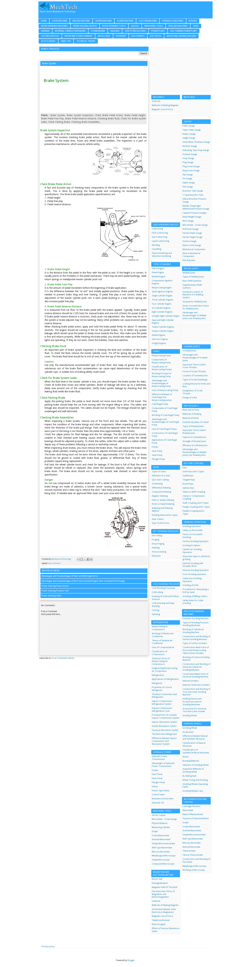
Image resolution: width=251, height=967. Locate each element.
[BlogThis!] (81, 559)
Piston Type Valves (160, 790)
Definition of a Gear (161, 475)
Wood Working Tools (114, 26)
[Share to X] (85, 559)
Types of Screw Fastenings (195, 380)
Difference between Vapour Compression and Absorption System (164, 741)
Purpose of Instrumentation (196, 818)
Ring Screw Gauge (191, 170)
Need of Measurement (193, 814)
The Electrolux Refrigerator (164, 734)
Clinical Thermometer (193, 855)
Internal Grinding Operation (196, 570)
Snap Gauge (188, 158)
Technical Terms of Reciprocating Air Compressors (161, 661)
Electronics (138, 36)
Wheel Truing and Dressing (195, 780)
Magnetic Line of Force (162, 109)
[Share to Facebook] (88, 559)
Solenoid (156, 101)
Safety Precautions (135, 31)
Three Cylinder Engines (162, 300)
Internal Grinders (191, 681)
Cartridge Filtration (191, 806)
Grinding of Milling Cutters (195, 596)
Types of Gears (159, 471)
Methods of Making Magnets (165, 105)
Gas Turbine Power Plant (183, 31)
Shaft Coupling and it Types (195, 503)
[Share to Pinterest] (91, 559)
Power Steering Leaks (51, 595)
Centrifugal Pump (160, 404)
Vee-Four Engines (160, 339)
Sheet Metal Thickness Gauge (196, 142)
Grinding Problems (191, 545)
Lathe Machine (59, 21)
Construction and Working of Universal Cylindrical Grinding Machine (196, 667)
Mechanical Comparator (194, 249)
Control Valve (158, 794)
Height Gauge (189, 138)
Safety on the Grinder (193, 530)
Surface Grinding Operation (195, 541)
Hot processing (159, 552)
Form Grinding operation (194, 574)
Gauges (135, 26)
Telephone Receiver (161, 920)
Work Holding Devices (85, 26)
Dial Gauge (188, 187)
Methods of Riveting (192, 414)
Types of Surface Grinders (195, 643)
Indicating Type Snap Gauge (196, 150)
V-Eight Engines (159, 343)
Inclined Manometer (161, 839)
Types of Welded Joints (193, 277)
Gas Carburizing (159, 237)
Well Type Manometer (162, 847)
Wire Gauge (188, 221)
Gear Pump (157, 451)
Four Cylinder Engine (161, 304)
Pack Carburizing (160, 233)
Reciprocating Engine (161, 287)
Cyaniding (156, 249)
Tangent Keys (189, 480)
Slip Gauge (188, 174)
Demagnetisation (160, 883)
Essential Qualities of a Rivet (196, 422)
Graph (155, 831)
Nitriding (156, 245)
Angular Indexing (160, 496)
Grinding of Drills (191, 585)
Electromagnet (158, 924)
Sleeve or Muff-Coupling (194, 492)
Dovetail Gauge (190, 154)
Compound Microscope (163, 864)
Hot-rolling (157, 535)
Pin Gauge (187, 178)
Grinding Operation (192, 526)
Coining (155, 610)
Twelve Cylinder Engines (163, 327)
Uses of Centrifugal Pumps (164, 429)
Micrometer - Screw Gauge (164, 819)
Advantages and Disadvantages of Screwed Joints (195, 358)
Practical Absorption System (165, 730)
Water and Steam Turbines (78, 36)
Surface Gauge (189, 241)
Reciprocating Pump (161, 355)
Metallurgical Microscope (164, 855)
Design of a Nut (190, 397)
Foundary (121, 36)
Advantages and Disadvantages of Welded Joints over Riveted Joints (194, 315)
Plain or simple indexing (163, 500)
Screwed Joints (189, 350)
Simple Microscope (161, 860)
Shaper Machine (103, 21)
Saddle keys (188, 475)
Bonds (186, 757)
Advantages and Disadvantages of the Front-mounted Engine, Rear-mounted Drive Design (83, 581)
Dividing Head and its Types (165, 515)
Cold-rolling (157, 592)
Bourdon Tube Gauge (193, 191)
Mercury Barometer (161, 852)
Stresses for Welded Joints (195, 301)
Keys (185, 467)
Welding (114, 31)
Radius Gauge (189, 134)
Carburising (157, 229)
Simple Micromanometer (163, 843)
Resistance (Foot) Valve (162, 798)
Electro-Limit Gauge (192, 245)
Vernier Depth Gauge (192, 233)
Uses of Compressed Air (163, 647)
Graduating (157, 483)
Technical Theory (85, 41)
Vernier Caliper (159, 815)
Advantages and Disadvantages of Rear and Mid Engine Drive (69, 576)
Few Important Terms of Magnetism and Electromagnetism (163, 894)
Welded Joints (189, 273)
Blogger (131, 960)
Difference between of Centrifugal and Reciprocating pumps (162, 397)
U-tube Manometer (160, 835)
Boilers (193, 21)
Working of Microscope (194, 870)
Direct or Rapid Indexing (163, 504)
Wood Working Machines (54, 26)
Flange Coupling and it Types (196, 507)
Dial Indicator (189, 260)
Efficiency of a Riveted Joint (195, 445)
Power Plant (158, 31)
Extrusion (156, 556)
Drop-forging (158, 544)
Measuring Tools (153, 26)
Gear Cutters (158, 519)
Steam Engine (98, 31)
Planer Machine (125, 21)
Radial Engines (158, 335)
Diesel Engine (158, 272)
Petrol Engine (158, 268)
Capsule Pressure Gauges (194, 213)
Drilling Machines (178, 26)
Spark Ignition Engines (162, 291)
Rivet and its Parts (191, 410)
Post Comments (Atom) (63, 658)
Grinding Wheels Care (193, 791)
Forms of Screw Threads (194, 371)
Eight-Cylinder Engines (162, 312)
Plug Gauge (188, 162)
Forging (155, 539)
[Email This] (78, 559)
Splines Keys (188, 488)
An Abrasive (188, 732)
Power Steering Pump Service (55, 586)
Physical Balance (159, 823)
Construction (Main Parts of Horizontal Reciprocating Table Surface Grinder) (196, 650)
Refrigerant (157, 683)
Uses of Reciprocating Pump (165, 390)
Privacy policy (47, 946)
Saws (196, 26)
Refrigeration (158, 675)
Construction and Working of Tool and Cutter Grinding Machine (196, 692)
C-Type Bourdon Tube (193, 195)
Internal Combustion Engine (70, 31)
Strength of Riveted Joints (194, 441)
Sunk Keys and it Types (193, 471)
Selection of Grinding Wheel (195, 765)
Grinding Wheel (190, 728)
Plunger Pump (158, 459)
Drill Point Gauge (190, 229)
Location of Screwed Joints (195, 375)
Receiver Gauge (190, 146)
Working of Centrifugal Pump (165, 415)
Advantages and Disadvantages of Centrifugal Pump (165, 422)
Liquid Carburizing (160, 241)
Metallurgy (104, 36)
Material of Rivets (191, 418)
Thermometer (189, 851)
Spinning (156, 614)
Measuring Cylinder (161, 827)
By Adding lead (189, 776)
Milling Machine (81, 21)
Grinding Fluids (190, 715)
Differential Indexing (161, 488)
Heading (155, 547)
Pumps (155, 447)
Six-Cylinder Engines (161, 308)
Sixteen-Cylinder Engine (162, 331)
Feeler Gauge (189, 126)
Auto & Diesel (48, 41)
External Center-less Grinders (196, 685)
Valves (155, 786)
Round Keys (188, 484)
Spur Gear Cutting (160, 480)
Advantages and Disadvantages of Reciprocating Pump (161, 383)
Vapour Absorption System (164, 722)
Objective (66, 41)
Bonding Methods (191, 761)
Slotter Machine (148, 21)
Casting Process (50, 36)
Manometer (188, 810)
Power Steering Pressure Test (55, 591)
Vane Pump (157, 455)
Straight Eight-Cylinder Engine (165, 316)
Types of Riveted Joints (193, 426)
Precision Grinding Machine (195, 618)
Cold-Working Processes (163, 588)
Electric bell (157, 879)
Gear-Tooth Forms (160, 523)
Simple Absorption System (164, 726)
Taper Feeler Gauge (192, 130)
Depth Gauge (189, 182)
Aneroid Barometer (191, 847)
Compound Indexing (161, 492)
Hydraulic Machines (172, 21)
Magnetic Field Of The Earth (164, 887)
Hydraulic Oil (158, 803)
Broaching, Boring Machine (181, 36)
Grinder (45, 31)
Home (44, 21)
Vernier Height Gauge (192, 237)
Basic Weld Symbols (192, 281)
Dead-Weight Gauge (192, 217)
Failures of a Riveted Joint (194, 437)
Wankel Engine (158, 276)
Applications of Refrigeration (165, 679)
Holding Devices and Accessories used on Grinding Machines (192, 702)
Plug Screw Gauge (191, 166)
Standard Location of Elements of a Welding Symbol (193, 295)
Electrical (155, 36)
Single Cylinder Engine (162, 296)
